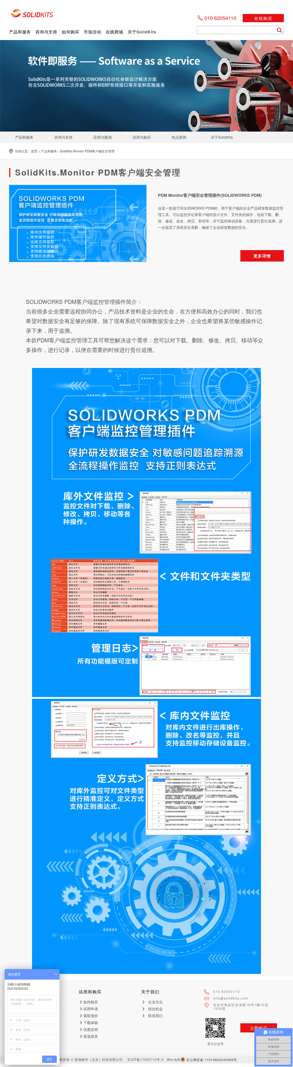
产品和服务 (49, 151)
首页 (34, 151)
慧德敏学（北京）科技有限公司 (32, 14)
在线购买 (263, 18)
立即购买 (258, 1028)
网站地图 (174, 1059)
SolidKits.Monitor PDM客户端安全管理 (87, 151)
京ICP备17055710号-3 (145, 1059)
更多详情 (262, 256)
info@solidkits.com (230, 998)
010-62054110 (220, 17)
